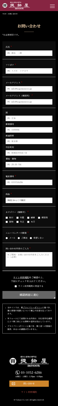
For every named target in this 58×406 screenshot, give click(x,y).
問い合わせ (29, 383)
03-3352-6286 (31, 372)
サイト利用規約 (21, 277)
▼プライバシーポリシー (31, 308)
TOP (4, 14)
